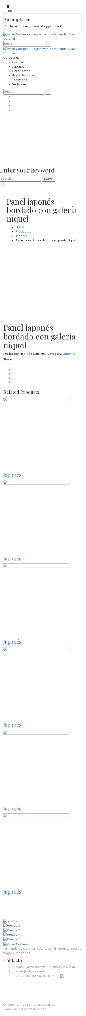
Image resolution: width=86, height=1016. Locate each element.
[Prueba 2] (11, 925)
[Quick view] (4, 465)
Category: (54, 354)
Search (48, 178)
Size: (36, 354)
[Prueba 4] (11, 935)
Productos (23, 231)
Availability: (11, 354)
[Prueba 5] (11, 939)
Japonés (21, 236)
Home (19, 227)
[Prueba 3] (11, 930)
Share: (7, 359)
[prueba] (10, 921)
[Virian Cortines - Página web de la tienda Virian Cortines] (43, 36)
